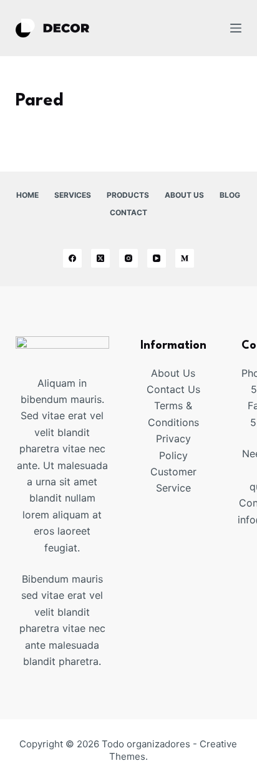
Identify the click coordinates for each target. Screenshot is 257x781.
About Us (173, 373)
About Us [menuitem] (184, 195)
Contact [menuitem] (128, 212)
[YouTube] (156, 258)
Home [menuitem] (27, 195)
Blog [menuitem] (230, 195)
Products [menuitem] (128, 195)
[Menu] (235, 28)
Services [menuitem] (72, 195)
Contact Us (173, 389)
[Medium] (184, 258)
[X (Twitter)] (100, 258)
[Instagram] (128, 258)
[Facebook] (72, 258)
